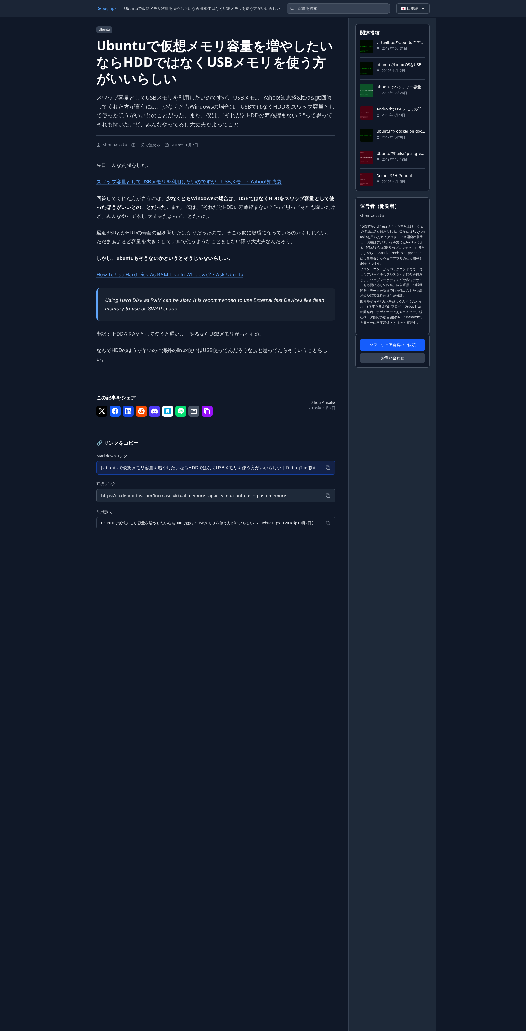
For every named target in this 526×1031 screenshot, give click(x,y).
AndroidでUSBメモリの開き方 (400, 109)
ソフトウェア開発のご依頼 (393, 344)
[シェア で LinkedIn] (128, 411)
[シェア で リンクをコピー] (207, 411)
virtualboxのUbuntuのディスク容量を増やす (400, 42)
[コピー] (328, 468)
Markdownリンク (111, 455)
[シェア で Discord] (154, 411)
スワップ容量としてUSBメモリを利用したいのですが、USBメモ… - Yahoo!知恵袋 (189, 181)
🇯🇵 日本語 (409, 8)
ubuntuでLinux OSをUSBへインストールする (400, 64)
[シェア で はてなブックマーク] (167, 411)
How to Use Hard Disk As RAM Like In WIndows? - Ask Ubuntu (169, 274)
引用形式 (104, 511)
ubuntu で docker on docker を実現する (400, 131)
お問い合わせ (392, 357)
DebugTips (106, 8)
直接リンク (106, 483)
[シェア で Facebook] (115, 411)
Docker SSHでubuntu (395, 175)
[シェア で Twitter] (101, 411)
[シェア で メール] (193, 411)
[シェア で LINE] (180, 411)
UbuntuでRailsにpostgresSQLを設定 (400, 153)
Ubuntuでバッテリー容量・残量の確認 (400, 86)
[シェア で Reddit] (141, 411)
